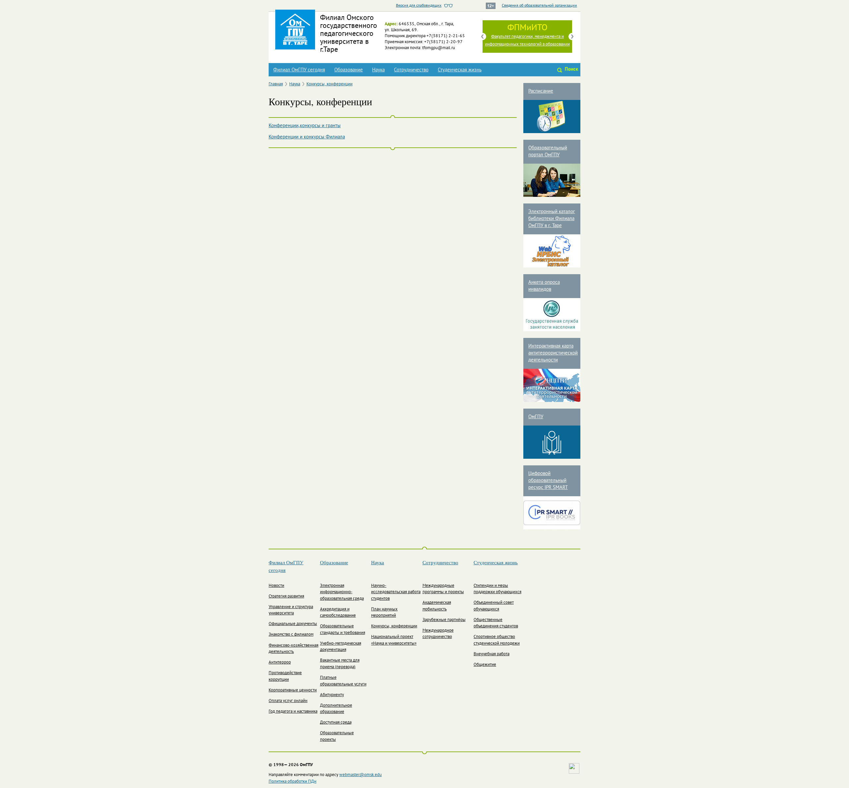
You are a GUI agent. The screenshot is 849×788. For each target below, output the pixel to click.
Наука (378, 70)
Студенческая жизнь (460, 70)
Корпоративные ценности (293, 690)
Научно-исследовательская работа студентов (396, 592)
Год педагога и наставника (293, 712)
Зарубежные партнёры (444, 620)
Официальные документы (293, 624)
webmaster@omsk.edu (360, 775)
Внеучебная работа (491, 654)
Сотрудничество (411, 70)
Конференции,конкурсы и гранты (305, 125)
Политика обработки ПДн (292, 782)
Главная (276, 84)
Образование (348, 70)
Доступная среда (336, 723)
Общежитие (485, 665)
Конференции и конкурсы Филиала (307, 137)
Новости (276, 586)
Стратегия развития (286, 596)
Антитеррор (280, 663)
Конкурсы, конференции (329, 84)
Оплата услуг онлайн (288, 701)
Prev (482, 36)
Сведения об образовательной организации (539, 5)
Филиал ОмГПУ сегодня (299, 70)
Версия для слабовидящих (418, 5)
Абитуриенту (332, 695)
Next (572, 36)
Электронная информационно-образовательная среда (342, 592)
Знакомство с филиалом (291, 635)
